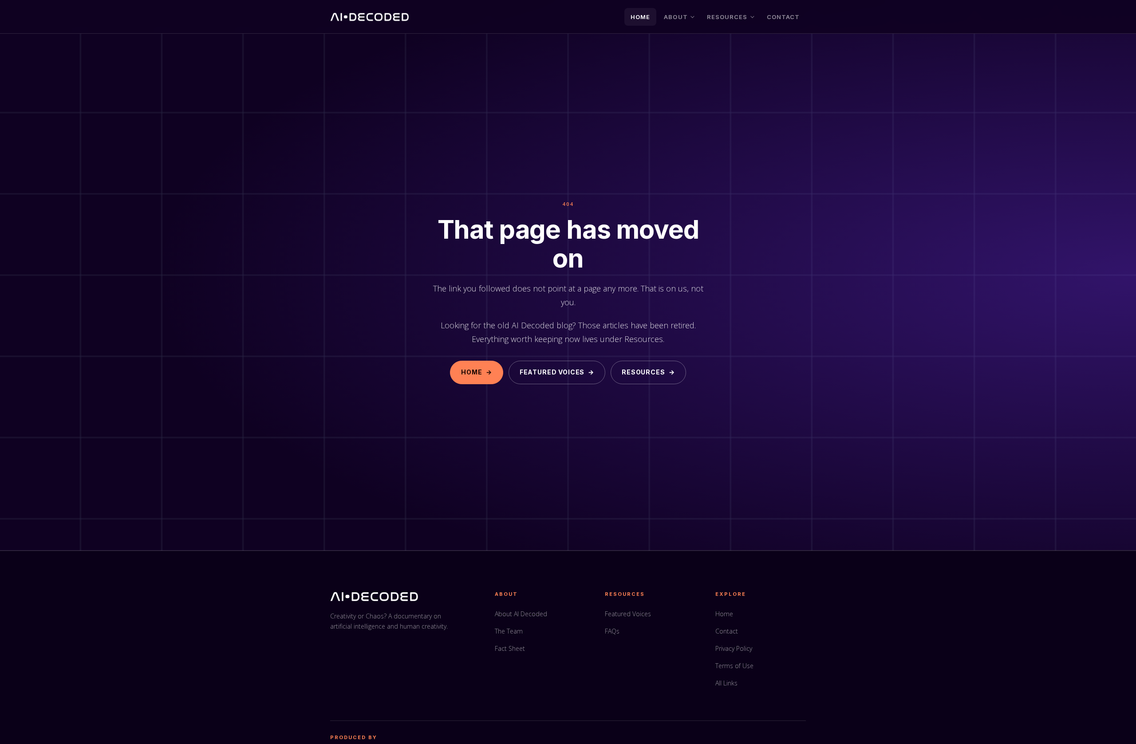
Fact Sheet (510, 648)
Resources (727, 16)
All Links (726, 683)
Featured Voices (557, 372)
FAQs (612, 631)
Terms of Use (734, 665)
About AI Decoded (521, 614)
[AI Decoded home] (370, 17)
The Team (509, 631)
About (675, 16)
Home (640, 16)
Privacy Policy (733, 648)
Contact (783, 16)
